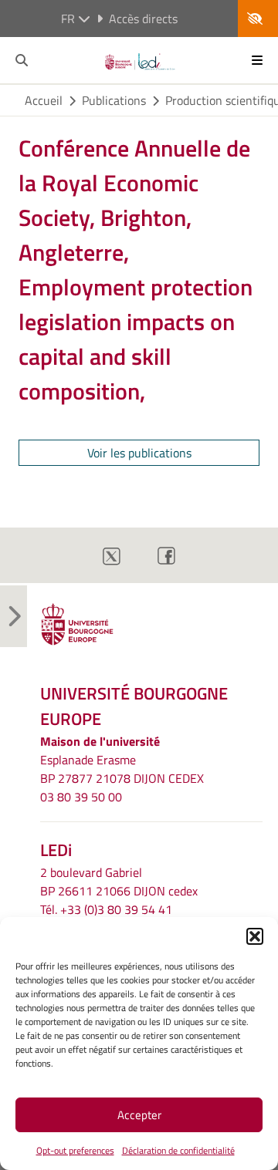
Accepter (139, 1115)
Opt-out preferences (75, 1150)
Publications (114, 100)
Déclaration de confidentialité (178, 1150)
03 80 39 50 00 (81, 796)
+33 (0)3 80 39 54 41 (116, 909)
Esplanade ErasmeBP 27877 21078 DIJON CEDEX (122, 768)
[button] (255, 936)
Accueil (44, 100)
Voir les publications (139, 452)
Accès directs (143, 18)
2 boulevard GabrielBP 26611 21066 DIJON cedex (119, 881)
